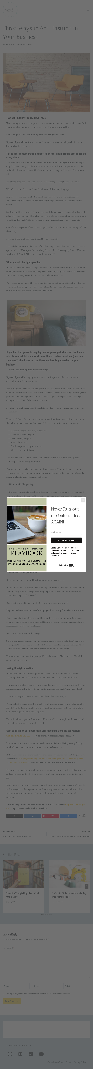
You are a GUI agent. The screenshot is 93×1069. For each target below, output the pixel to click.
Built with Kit (66, 565)
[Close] (83, 500)
